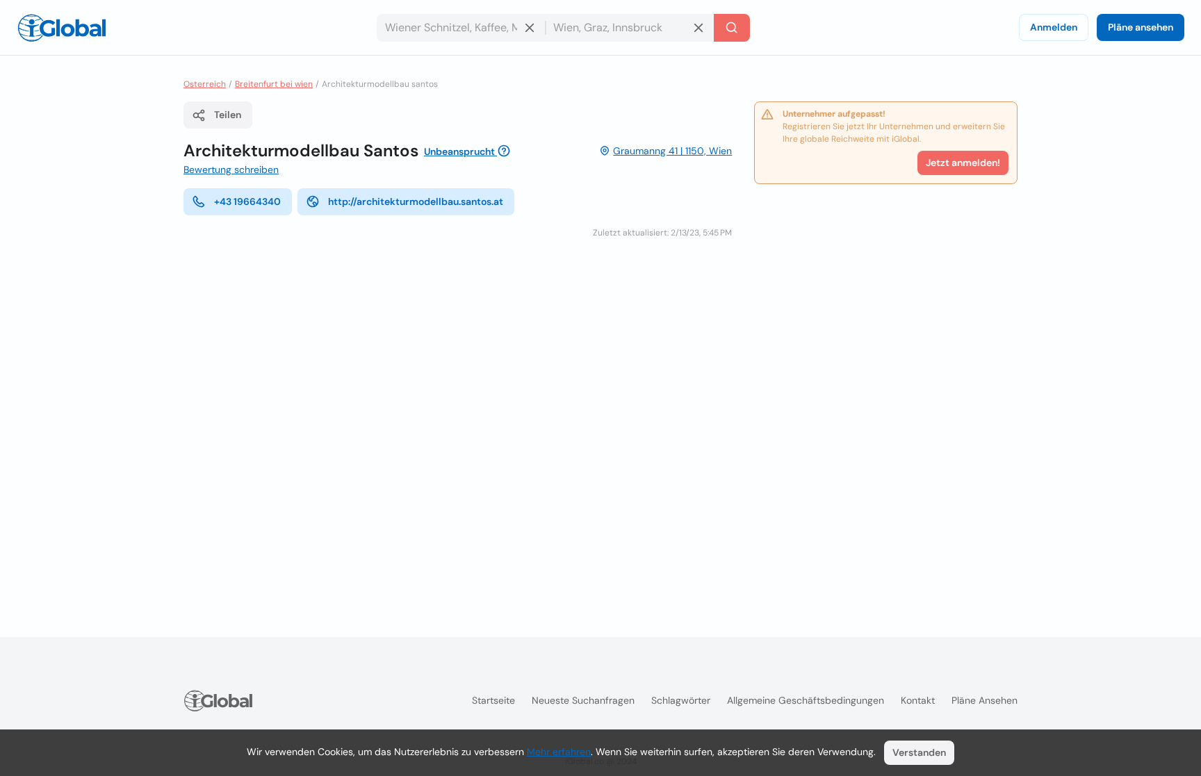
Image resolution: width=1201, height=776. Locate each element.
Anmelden (1053, 27)
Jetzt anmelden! (963, 162)
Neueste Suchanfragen (583, 700)
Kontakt (918, 700)
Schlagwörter (680, 700)
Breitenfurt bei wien (274, 84)
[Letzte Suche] (732, 28)
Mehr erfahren (559, 751)
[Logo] (62, 28)
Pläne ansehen (1140, 27)
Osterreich (204, 84)
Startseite (493, 700)
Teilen (227, 114)
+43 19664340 (247, 201)
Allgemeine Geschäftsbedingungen (805, 700)
